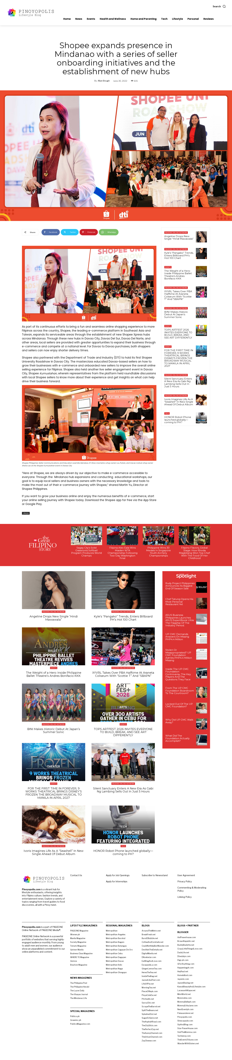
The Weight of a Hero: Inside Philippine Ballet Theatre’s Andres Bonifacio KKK (178, 274)
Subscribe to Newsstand (155, 875)
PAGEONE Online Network (176, 233)
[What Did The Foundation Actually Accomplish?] (201, 739)
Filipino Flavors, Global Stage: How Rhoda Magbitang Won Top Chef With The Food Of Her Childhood (194, 553)
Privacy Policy (184, 881)
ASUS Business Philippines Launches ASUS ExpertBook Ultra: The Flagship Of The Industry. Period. (179, 620)
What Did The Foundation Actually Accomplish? (177, 738)
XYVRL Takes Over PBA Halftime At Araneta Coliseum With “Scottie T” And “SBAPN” (178, 295)
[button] (219, 6)
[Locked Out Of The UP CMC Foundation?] (201, 708)
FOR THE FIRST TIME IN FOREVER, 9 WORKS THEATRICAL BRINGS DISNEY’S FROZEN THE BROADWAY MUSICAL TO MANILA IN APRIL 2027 (178, 358)
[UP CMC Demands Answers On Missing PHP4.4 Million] (201, 638)
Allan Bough (104, 80)
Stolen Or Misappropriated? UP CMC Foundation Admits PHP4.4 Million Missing (178, 655)
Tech (167, 413)
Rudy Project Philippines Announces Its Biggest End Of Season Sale (180, 586)
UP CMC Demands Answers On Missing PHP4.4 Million (177, 637)
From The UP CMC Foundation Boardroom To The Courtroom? (179, 690)
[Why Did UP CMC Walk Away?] (201, 724)
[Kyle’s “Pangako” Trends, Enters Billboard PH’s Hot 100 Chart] (201, 253)
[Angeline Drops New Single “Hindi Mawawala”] (201, 236)
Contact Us (76, 875)
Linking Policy (184, 897)
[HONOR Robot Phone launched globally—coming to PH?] (201, 417)
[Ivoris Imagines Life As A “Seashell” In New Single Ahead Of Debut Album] (201, 399)
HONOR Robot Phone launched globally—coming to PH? (177, 420)
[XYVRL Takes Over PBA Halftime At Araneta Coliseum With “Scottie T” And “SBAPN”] (201, 292)
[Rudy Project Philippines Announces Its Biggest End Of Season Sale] (201, 587)
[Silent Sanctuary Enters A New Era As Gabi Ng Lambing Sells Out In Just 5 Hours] (201, 379)
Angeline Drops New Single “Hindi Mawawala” (178, 237)
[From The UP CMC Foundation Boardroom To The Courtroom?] (201, 692)
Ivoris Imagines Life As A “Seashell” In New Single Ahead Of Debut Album (178, 402)
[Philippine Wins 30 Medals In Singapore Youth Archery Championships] (158, 535)
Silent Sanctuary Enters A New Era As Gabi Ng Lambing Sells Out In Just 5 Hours (178, 382)
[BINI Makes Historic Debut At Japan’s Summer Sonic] (201, 312)
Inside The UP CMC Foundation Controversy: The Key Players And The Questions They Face (178, 674)
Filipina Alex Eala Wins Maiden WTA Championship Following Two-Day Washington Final (122, 553)
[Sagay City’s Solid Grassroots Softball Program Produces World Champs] (86, 535)
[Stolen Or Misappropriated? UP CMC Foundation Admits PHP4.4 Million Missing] (201, 654)
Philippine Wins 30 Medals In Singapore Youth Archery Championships (158, 551)
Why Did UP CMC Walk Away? (179, 721)
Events (168, 267)
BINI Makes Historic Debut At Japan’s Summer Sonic (176, 314)
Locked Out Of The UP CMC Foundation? (179, 705)
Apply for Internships (116, 881)
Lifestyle (26, 513)
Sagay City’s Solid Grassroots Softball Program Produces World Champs (86, 551)
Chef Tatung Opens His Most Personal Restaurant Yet (179, 602)
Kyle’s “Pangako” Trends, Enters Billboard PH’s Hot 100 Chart (178, 255)
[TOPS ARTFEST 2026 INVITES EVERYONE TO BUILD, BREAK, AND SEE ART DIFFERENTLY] (201, 330)
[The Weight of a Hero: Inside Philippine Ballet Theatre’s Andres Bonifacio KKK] (201, 271)
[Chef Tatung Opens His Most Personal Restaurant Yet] (201, 603)
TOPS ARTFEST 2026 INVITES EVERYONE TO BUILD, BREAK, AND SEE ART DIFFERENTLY (178, 333)
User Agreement (186, 875)
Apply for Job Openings (118, 875)
